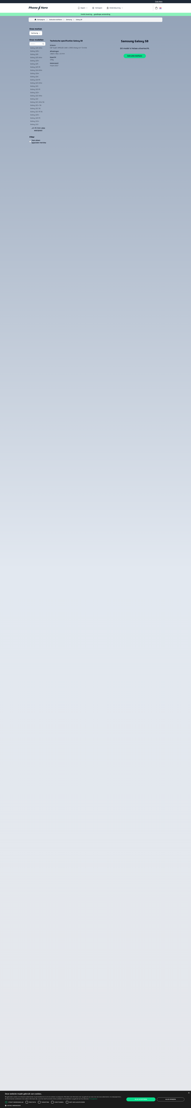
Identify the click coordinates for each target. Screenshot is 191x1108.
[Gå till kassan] (156, 8)
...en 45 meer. (38, 129)
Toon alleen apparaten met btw (39, 141)
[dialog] (95, 1099)
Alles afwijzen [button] (170, 1099)
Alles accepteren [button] (141, 1099)
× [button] (189, 1093)
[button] (63, 1106)
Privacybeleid (93, 1099)
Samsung (34, 33)
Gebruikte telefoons (134, 56)
